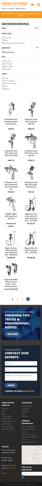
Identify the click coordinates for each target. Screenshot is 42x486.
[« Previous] (12, 299)
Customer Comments (28, 434)
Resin (23, 414)
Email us (4, 473)
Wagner (6, 89)
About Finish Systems (28, 427)
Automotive (25, 409)
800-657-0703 (20, 9)
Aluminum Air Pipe (7, 426)
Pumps (4, 411)
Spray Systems (6, 424)
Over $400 (7, 69)
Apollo (6, 78)
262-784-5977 (10, 468)
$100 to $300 (8, 64)
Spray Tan (25, 416)
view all (36, 28)
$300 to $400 (8, 66)
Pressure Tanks (6, 419)
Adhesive (24, 411)
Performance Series (10, 83)
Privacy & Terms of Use (29, 442)
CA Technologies (9, 81)
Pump (6, 40)
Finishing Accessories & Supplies (14, 43)
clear (37, 47)
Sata (5, 86)
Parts (3, 414)
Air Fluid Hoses (6, 416)
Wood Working (26, 406)
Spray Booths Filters (8, 429)
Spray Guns (8, 38)
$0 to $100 (7, 61)
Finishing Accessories (8, 421)
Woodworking (9, 52)
